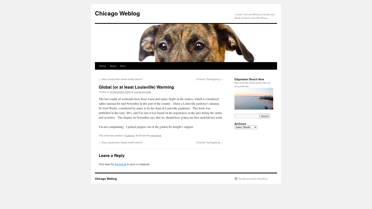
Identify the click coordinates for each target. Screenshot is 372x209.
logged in (120, 164)
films (123, 66)
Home (102, 66)
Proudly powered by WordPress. (253, 178)
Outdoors (129, 135)
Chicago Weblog (117, 13)
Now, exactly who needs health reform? (121, 79)
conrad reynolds (142, 91)
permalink (156, 135)
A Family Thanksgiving (209, 79)
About (113, 66)
